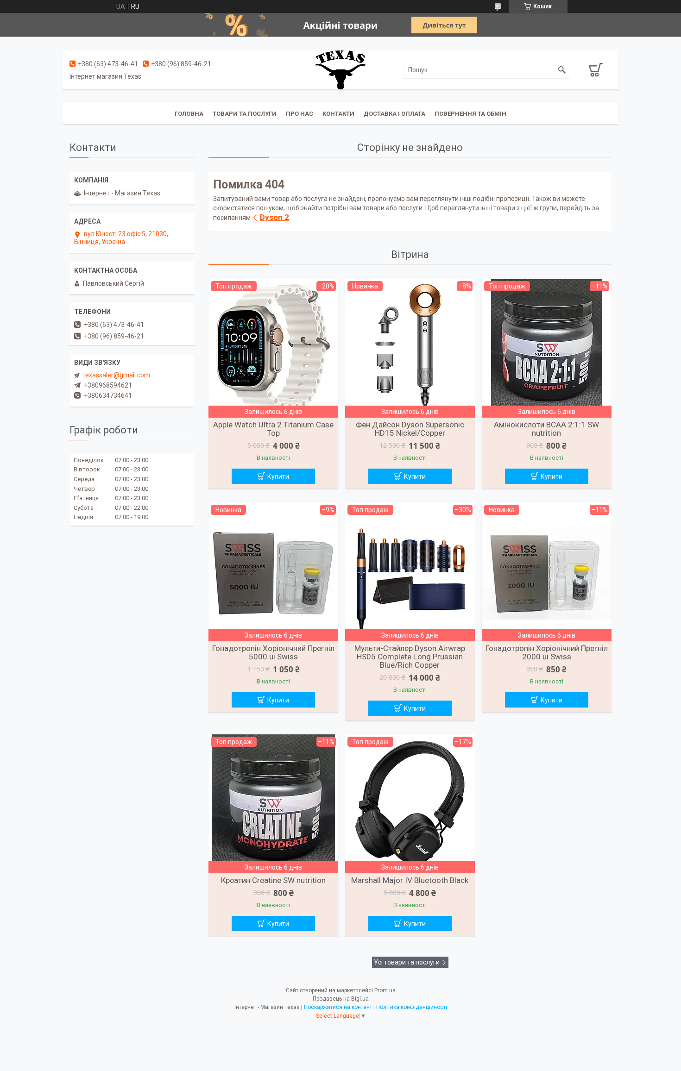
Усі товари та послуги (407, 962)
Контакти (338, 113)
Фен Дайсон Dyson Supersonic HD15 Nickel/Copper (410, 428)
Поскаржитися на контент (338, 1007)
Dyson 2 (274, 217)
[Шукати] (562, 70)
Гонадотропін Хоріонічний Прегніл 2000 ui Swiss (547, 652)
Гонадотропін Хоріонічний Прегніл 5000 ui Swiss (273, 652)
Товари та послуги (245, 113)
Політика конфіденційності (411, 1007)
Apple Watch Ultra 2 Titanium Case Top (273, 428)
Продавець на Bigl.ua (341, 999)
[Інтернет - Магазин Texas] (340, 69)
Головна (189, 113)
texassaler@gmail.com (116, 375)
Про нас (299, 113)
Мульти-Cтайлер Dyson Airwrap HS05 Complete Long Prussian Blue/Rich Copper (409, 656)
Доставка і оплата (394, 113)
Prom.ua (385, 990)
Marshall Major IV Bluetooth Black (409, 880)
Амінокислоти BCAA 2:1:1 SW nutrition (546, 428)
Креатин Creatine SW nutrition (273, 880)
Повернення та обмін (470, 113)
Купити (278, 476)
